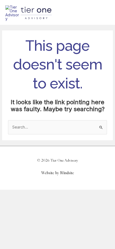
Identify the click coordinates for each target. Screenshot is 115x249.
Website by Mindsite (57, 172)
